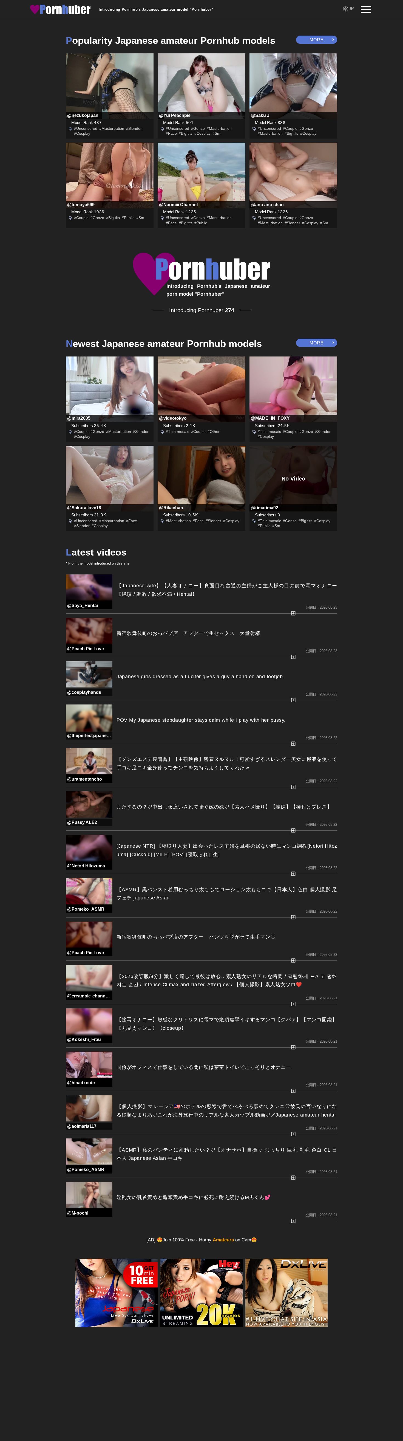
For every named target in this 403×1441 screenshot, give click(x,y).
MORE (316, 40)
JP (351, 8)
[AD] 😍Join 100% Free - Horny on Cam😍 (201, 1239)
